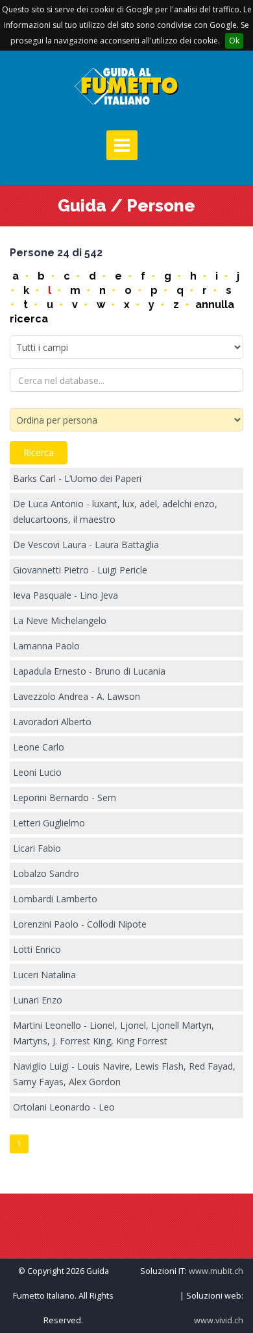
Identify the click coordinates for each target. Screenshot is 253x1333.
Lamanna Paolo (46, 646)
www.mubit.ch (216, 1271)
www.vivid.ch (218, 1320)
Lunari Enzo (37, 1000)
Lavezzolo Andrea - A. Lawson (76, 696)
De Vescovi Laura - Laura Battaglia (86, 544)
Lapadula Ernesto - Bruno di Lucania (89, 671)
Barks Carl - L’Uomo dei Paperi (77, 478)
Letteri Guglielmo (49, 823)
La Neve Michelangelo (59, 620)
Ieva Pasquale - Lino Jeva (65, 595)
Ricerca (38, 452)
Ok (234, 40)
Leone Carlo (38, 747)
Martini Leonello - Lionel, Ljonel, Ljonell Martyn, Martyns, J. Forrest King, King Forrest (113, 1033)
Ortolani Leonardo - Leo (64, 1107)
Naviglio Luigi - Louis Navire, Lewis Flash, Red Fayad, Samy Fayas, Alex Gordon (124, 1074)
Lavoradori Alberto (52, 721)
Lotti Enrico (37, 949)
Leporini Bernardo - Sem (64, 797)
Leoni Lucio (37, 772)
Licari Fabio (37, 848)
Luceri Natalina (44, 974)
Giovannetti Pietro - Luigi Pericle (80, 570)
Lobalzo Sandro (46, 873)
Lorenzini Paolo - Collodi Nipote (80, 924)
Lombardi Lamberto (55, 899)
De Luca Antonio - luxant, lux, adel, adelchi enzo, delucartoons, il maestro (115, 511)
